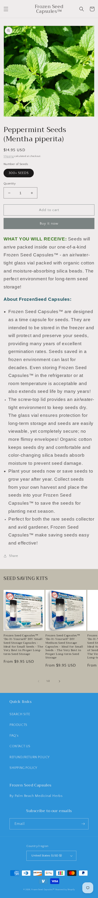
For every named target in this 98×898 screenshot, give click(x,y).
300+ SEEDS (19, 173)
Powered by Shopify (65, 890)
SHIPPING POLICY (23, 768)
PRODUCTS (18, 725)
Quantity (10, 183)
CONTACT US (20, 746)
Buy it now (49, 223)
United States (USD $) (46, 855)
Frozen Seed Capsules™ (43, 890)
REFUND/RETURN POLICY (30, 757)
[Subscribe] (83, 823)
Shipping (9, 156)
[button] (6, 9)
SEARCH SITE (20, 714)
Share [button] (13, 556)
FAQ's (14, 736)
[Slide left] (38, 681)
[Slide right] (59, 681)
